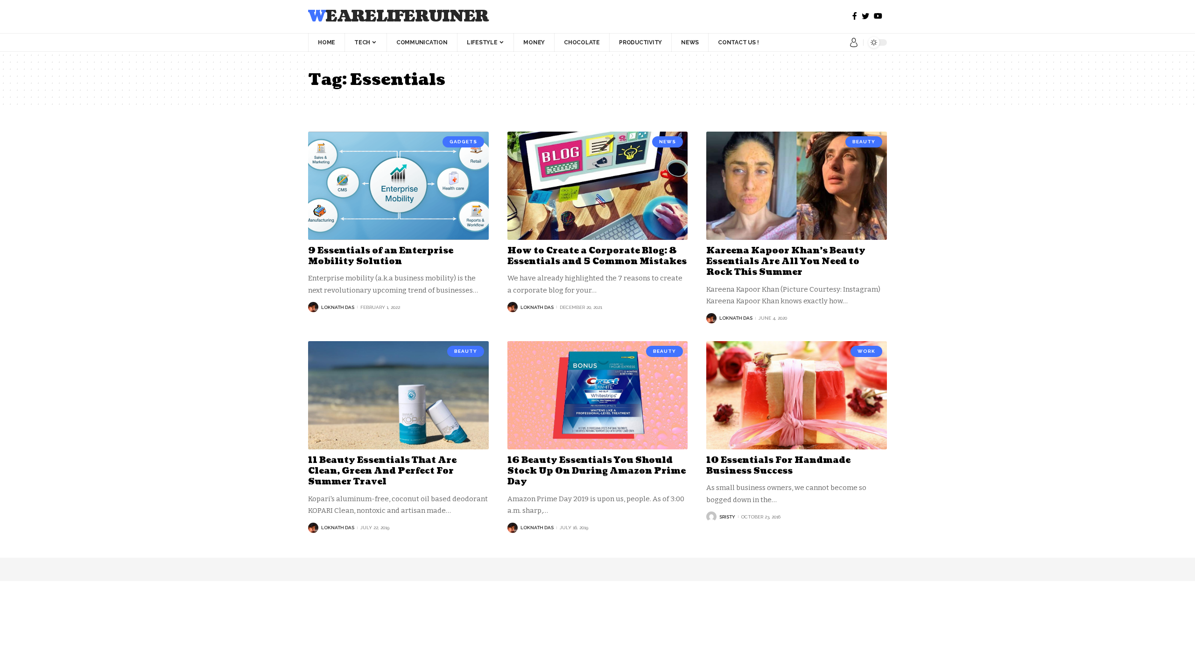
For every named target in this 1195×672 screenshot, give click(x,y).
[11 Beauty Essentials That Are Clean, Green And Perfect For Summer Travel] (398, 395)
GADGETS (463, 141)
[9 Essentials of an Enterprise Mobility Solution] (398, 186)
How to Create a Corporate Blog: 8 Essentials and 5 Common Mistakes (597, 256)
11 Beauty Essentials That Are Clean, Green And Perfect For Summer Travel (382, 471)
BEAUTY (863, 141)
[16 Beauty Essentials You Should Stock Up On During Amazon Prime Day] (597, 395)
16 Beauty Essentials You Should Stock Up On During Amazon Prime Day (596, 471)
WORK (866, 351)
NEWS (667, 141)
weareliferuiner (398, 16)
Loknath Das (337, 307)
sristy (727, 516)
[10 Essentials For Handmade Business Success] (796, 395)
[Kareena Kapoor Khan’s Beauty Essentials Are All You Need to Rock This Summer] (796, 186)
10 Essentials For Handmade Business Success (778, 466)
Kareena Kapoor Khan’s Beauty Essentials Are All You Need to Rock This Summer (785, 262)
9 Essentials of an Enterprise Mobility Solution (380, 256)
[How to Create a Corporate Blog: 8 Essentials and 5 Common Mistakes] (597, 186)
